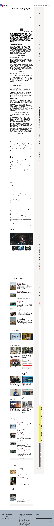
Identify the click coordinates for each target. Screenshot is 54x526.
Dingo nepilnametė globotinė (22, 441)
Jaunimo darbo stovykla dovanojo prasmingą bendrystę (15, 369)
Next (37, 468)
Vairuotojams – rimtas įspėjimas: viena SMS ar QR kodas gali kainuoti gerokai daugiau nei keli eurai (24, 479)
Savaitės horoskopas (21, 319)
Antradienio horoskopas (21, 302)
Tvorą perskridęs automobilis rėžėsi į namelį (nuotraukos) (39, 132)
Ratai (20, 477)
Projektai (23, 340)
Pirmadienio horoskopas (21, 310)
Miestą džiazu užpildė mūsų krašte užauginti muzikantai (26, 356)
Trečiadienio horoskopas (21, 284)
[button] (1, 5)
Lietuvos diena (24, 408)
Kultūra (11, 408)
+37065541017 (41, 436)
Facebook (4, 518)
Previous (40, 468)
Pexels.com (31, 31)
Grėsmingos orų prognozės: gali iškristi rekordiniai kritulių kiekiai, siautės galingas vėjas (24, 424)
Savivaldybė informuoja (25, 383)
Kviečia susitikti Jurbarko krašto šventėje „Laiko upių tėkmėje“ (27, 385)
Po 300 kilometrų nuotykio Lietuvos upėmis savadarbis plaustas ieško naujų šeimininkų (25, 293)
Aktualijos (11, 340)
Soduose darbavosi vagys (22, 487)
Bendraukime (12, 17)
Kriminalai (18, 468)
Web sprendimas (49, 521)
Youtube (8, 518)
